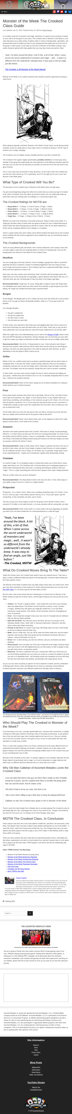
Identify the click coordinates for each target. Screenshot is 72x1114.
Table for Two (36, 1087)
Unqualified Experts (36, 1089)
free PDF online (8, 589)
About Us (36, 1045)
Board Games (36, 1072)
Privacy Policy (36, 1052)
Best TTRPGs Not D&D (16, 871)
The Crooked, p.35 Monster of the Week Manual (25, 69)
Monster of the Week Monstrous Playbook (22, 857)
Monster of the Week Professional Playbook (23, 859)
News (36, 1047)
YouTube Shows (36, 1082)
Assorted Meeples (38, 1111)
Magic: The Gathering (36, 1074)
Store (36, 1050)
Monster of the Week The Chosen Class (22, 862)
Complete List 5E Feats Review (19, 869)
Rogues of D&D (53, 334)
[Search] (30, 913)
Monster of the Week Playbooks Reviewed (22, 864)
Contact (36, 1055)
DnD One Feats (13, 866)
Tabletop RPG (10, 901)
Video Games (36, 1070)
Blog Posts (36, 1062)
